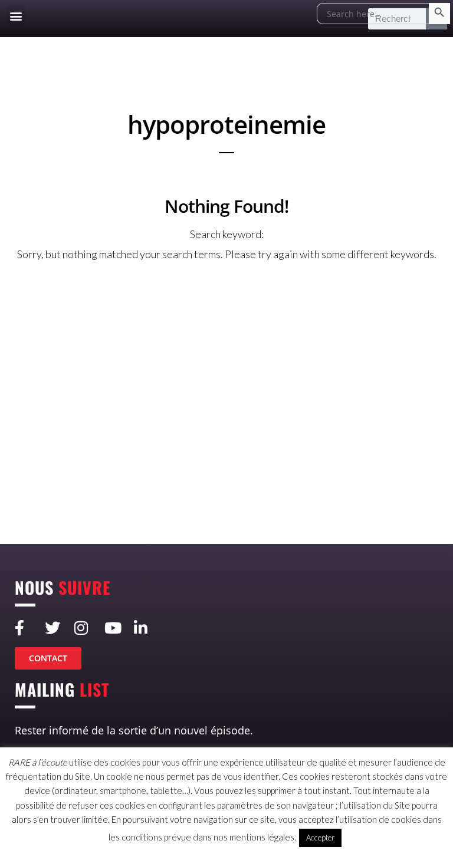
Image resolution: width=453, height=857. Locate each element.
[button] (15, 15)
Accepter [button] (320, 837)
